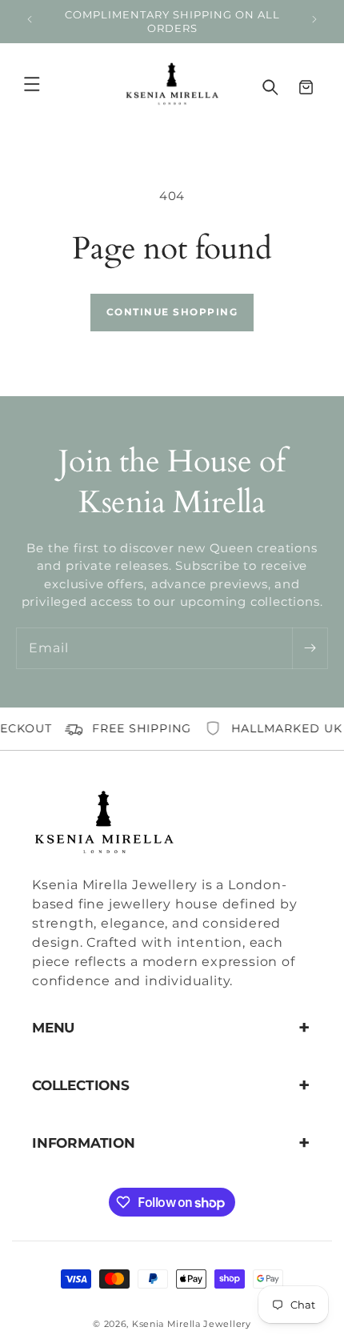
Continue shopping (172, 312)
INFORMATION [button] (83, 1143)
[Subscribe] (309, 648)
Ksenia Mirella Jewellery (191, 1323)
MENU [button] (53, 1028)
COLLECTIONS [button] (81, 1085)
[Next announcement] (314, 21)
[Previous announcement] (29, 21)
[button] (49, 84)
